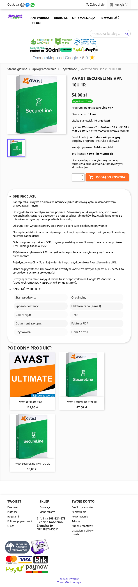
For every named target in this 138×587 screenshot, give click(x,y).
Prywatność (109, 18)
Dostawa (12, 507)
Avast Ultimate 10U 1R (32, 402)
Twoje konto (83, 501)
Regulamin (13, 516)
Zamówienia (79, 512)
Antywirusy (40, 18)
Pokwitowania (80, 516)
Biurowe (61, 18)
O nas (10, 526)
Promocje (45, 507)
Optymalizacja (83, 18)
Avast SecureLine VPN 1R (82, 402)
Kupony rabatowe (82, 526)
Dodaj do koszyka (107, 177)
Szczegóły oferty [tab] (27, 289)
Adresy (76, 521)
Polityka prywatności (19, 521)
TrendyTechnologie (69, 582)
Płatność (12, 512)
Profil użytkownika (82, 507)
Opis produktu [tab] (24, 196)
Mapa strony (47, 512)
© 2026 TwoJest (69, 579)
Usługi (36, 23)
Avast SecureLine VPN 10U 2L (32, 463)
